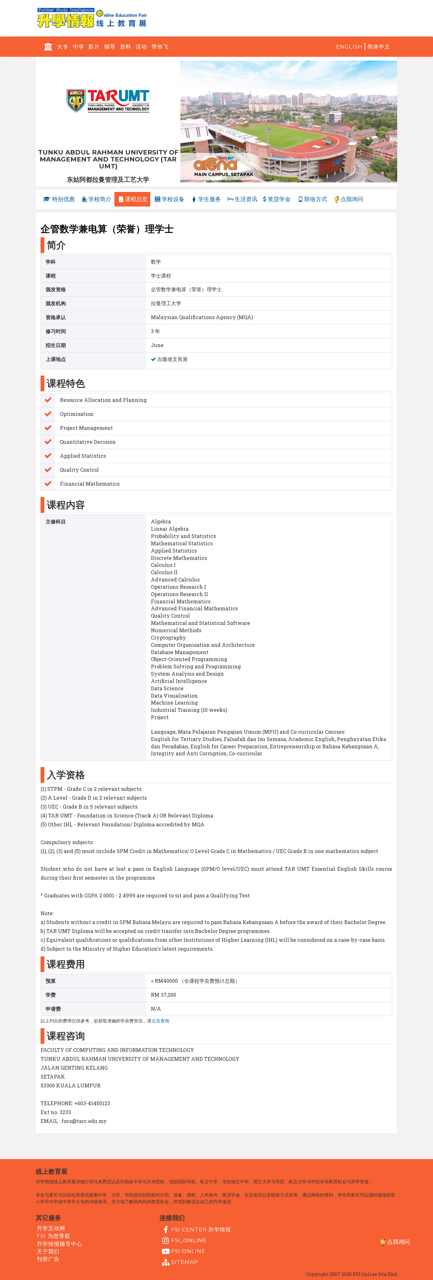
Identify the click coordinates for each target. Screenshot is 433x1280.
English (349, 46)
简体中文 (378, 46)
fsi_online (189, 1240)
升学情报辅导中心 (59, 1243)
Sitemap (184, 1262)
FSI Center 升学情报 (201, 1229)
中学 (78, 46)
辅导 (110, 46)
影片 (94, 46)
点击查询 (160, 1021)
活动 (141, 46)
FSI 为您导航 (53, 1236)
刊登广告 (48, 1259)
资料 (125, 46)
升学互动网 (51, 1228)
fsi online (188, 1251)
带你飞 (160, 46)
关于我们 (48, 1251)
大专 (62, 46)
